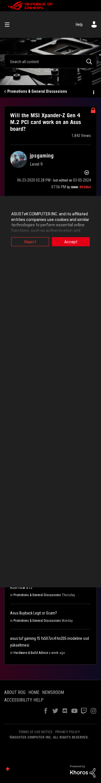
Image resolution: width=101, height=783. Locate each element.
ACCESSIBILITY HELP (23, 700)
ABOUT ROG (15, 692)
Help (79, 24)
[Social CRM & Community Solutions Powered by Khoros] (82, 771)
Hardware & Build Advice (30, 653)
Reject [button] (30, 242)
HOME (33, 692)
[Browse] (9, 24)
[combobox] (50, 61)
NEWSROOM (53, 692)
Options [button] (93, 92)
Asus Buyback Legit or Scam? (33, 613)
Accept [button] (70, 242)
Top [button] (7, 769)
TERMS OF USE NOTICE (35, 732)
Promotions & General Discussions (37, 91)
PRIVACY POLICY (67, 732)
